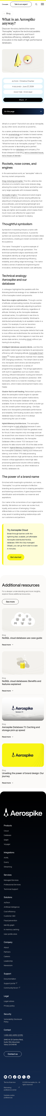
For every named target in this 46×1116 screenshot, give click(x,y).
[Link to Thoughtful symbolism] (35, 224)
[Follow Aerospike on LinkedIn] (28, 1077)
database (20, 149)
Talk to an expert (21, 4)
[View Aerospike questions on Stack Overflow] (14, 1077)
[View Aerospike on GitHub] (10, 1077)
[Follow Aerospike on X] (24, 1077)
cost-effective (21, 426)
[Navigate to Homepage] (5, 4)
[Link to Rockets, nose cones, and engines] (41, 166)
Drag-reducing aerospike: (12, 181)
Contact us (13, 1054)
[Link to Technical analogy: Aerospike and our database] (41, 280)
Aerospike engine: (9, 195)
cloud (29, 339)
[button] (36, 4)
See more (10, 601)
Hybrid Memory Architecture (22, 447)
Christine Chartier (27, 81)
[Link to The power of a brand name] (41, 477)
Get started (15, 557)
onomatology (14, 134)
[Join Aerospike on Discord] (5, 1077)
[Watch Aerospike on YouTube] (19, 1077)
